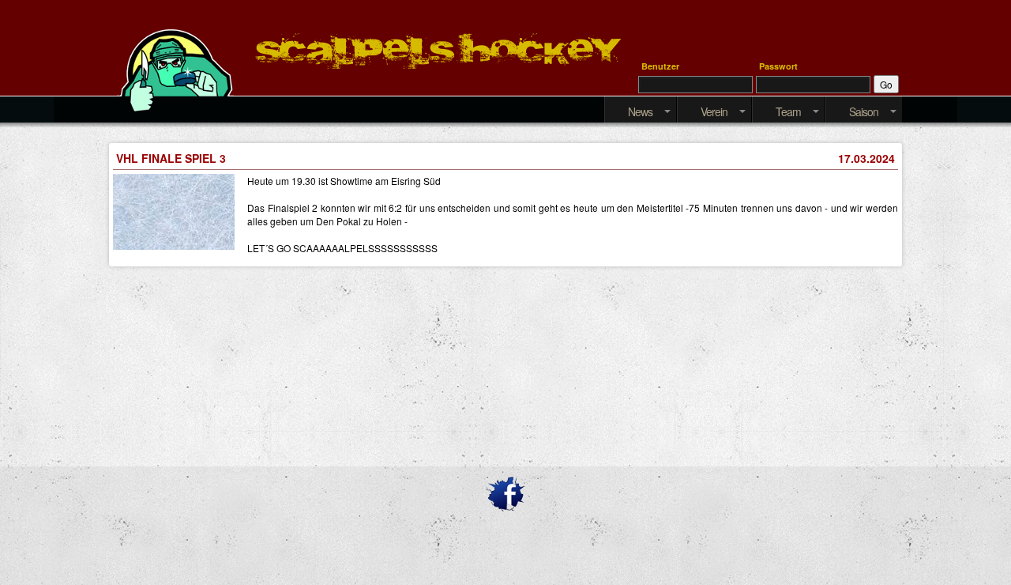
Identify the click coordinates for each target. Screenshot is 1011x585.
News (640, 111)
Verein (714, 111)
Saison (863, 111)
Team (788, 111)
